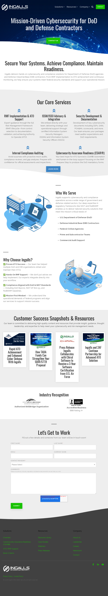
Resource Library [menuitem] (44, 538)
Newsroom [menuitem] (77, 551)
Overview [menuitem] (7, 538)
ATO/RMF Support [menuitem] (10, 549)
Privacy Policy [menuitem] (8, 576)
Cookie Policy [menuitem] (18, 576)
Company (84, 7)
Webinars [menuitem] (41, 546)
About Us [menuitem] (76, 538)
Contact (100, 6)
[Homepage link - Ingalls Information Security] (16, 573)
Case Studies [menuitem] (43, 542)
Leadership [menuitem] (77, 542)
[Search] (92, 7)
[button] (93, 564)
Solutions (59, 7)
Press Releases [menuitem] (44, 551)
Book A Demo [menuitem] (8, 553)
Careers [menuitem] (76, 546)
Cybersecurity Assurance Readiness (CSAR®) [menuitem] (17, 543)
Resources (71, 7)
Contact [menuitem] (76, 555)
